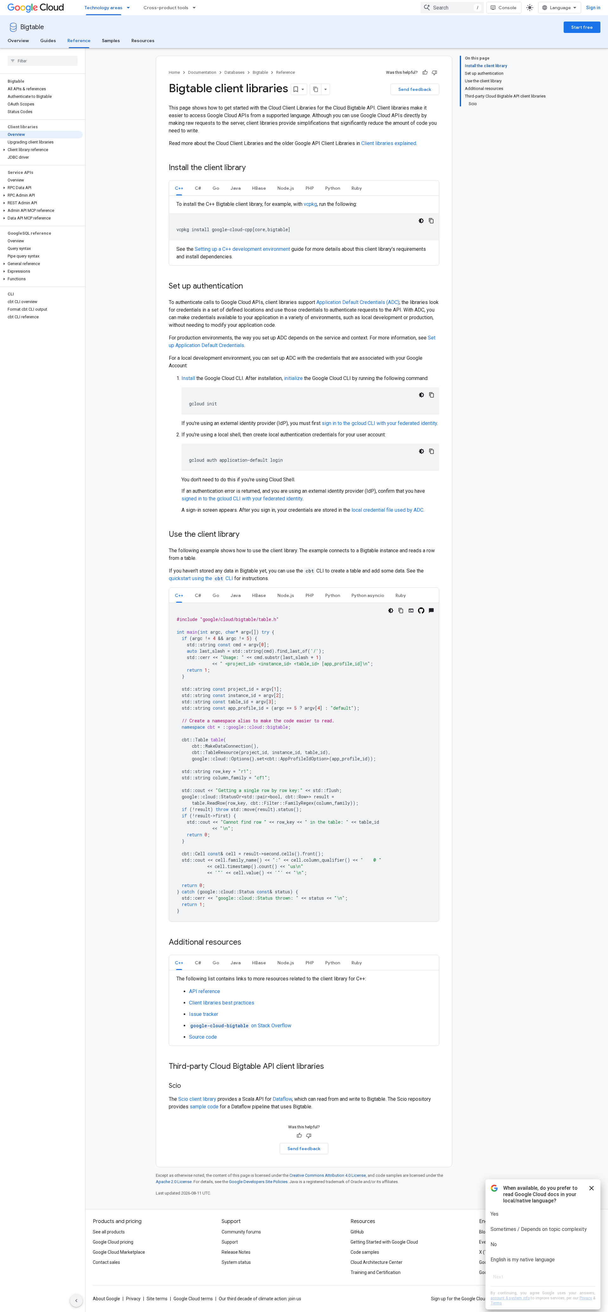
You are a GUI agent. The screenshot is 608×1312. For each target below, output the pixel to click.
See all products (109, 1231)
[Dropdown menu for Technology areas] (130, 7)
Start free (582, 27)
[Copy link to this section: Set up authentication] (249, 286)
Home (174, 72)
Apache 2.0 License (174, 1181)
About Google (106, 1298)
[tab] (179, 188)
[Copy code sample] (431, 221)
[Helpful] (425, 72)
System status (236, 1262)
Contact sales (106, 1262)
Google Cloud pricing (113, 1242)
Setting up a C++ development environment (242, 249)
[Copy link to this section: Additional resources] (247, 943)
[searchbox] (43, 61)
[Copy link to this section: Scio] (187, 1086)
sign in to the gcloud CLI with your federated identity (379, 423)
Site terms (157, 1298)
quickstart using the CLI (201, 578)
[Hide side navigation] (76, 1300)
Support (230, 1242)
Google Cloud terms (193, 1298)
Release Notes (236, 1252)
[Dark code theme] (421, 221)
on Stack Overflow (240, 1026)
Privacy (133, 1298)
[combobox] (452, 7)
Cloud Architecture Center (376, 1262)
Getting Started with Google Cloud (384, 1242)
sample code (204, 1107)
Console (507, 7)
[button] (41, 150)
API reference (204, 991)
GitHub (357, 1231)
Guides (48, 40)
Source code (203, 1037)
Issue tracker (203, 1014)
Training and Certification (376, 1272)
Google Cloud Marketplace (119, 1252)
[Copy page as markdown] (315, 89)
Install (188, 378)
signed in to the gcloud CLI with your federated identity (241, 499)
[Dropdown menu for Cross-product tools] (196, 7)
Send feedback (414, 89)
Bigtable (32, 27)
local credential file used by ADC (387, 510)
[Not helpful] (434, 72)
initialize (293, 378)
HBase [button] (259, 188)
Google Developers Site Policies (258, 1181)
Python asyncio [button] (368, 595)
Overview (18, 40)
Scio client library (197, 1099)
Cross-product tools (165, 7)
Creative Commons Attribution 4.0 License (327, 1175)
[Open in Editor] (411, 610)
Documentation (202, 72)
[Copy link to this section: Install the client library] (252, 168)
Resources (143, 40)
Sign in (593, 7)
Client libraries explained (388, 143)
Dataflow (282, 1099)
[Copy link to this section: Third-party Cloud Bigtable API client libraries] (330, 1067)
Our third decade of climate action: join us (260, 1298)
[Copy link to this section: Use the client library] (245, 535)
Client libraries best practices (221, 1003)
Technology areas (104, 7)
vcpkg (310, 204)
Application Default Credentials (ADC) (357, 302)
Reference (79, 40)
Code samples (365, 1252)
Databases (234, 72)
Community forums (241, 1231)
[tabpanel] (304, 230)
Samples (111, 40)
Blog (483, 1231)
